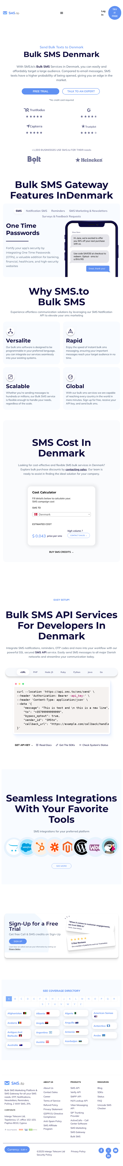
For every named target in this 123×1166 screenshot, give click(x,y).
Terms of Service (52, 1100)
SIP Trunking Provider (77, 1114)
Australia (13, 1045)
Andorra (13, 1022)
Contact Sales (51, 1092)
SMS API (40, 652)
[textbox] (61, 514)
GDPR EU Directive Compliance (53, 1115)
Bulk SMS (43, 66)
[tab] (19, 211)
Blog (100, 1088)
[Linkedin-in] (108, 1156)
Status (101, 1096)
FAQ (100, 1100)
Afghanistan (15, 1013)
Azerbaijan (71, 1041)
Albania (41, 1013)
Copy (104, 689)
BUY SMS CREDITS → (61, 551)
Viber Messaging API (79, 1107)
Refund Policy (51, 1105)
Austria (40, 1042)
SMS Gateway (77, 1132)
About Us (48, 1088)
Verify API (75, 1092)
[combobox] (61, 514)
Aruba (97, 1035)
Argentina (42, 1032)
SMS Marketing (78, 1128)
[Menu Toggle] (61, 12)
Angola (40, 1023)
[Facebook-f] (101, 1150)
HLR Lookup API (79, 1100)
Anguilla (70, 1022)
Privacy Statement (53, 1109)
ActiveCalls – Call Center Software (79, 1122)
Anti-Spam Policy (53, 1121)
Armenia (70, 1031)
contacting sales (76, 469)
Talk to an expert (81, 91)
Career (47, 1096)
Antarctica (100, 1025)
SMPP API (75, 1096)
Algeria (69, 1013)
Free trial (40, 91)
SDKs (100, 1092)
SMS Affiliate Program (50, 1127)
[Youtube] (115, 1150)
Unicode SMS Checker (104, 1107)
